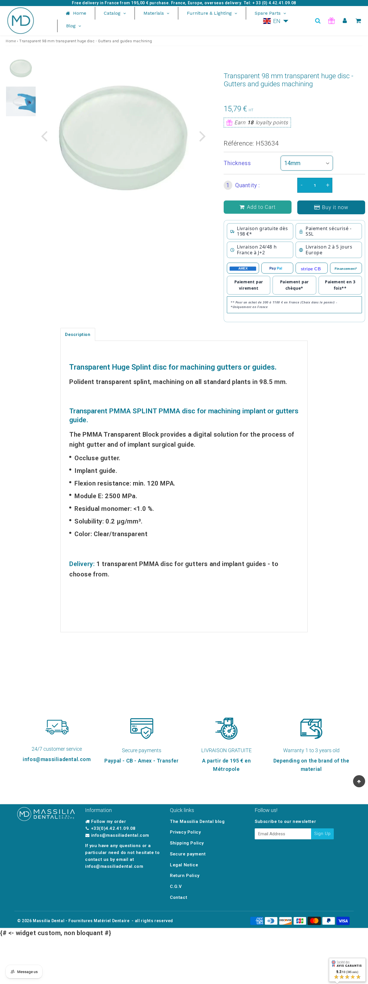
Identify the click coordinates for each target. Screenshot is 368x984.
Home (11, 41)
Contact (178, 897)
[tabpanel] (20, 68)
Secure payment (188, 854)
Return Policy (185, 875)
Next (202, 135)
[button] (276, 21)
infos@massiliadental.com (120, 835)
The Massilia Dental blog (197, 821)
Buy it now (335, 207)
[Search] (317, 21)
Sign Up (322, 833)
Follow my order (108, 821)
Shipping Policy (187, 843)
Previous (44, 135)
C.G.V (176, 886)
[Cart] (358, 21)
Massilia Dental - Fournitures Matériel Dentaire (81, 920)
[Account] (344, 21)
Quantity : (243, 185)
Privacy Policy (185, 832)
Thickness (237, 163)
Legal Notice (184, 865)
